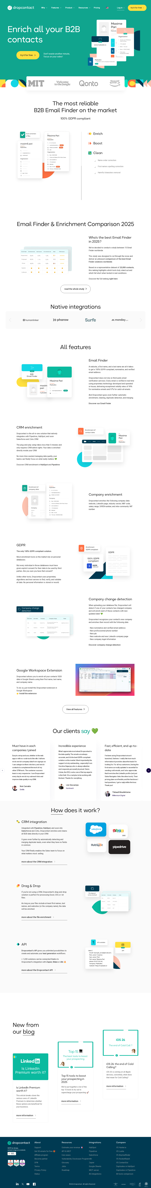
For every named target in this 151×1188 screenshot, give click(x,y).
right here (113, 280)
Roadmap (65, 1171)
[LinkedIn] (16, 1185)
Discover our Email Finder (100, 404)
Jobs (64, 1167)
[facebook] (34, 1185)
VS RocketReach (123, 1160)
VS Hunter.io (121, 1148)
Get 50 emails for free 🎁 (44, 1152)
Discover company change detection (105, 646)
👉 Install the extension (27, 694)
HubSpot (44, 465)
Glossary (65, 1163)
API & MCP (66, 1152)
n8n (90, 1160)
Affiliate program (41, 1156)
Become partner (41, 1160)
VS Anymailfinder (123, 1156)
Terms (37, 1167)
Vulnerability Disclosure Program (75, 1160)
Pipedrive (56, 465)
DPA (36, 1163)
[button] (10, 321)
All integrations (95, 1175)
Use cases (66, 1156)
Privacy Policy (40, 1171)
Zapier (91, 1163)
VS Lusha (120, 1152)
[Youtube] (28, 1185)
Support (37, 1148)
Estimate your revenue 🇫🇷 (72, 1148)
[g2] (21, 1163)
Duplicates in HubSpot (125, 1167)
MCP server (94, 1171)
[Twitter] (23, 1185)
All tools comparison (124, 1175)
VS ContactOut (122, 1163)
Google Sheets (95, 1167)
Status (37, 1175)
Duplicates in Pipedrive (125, 1171)
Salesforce (26, 832)
